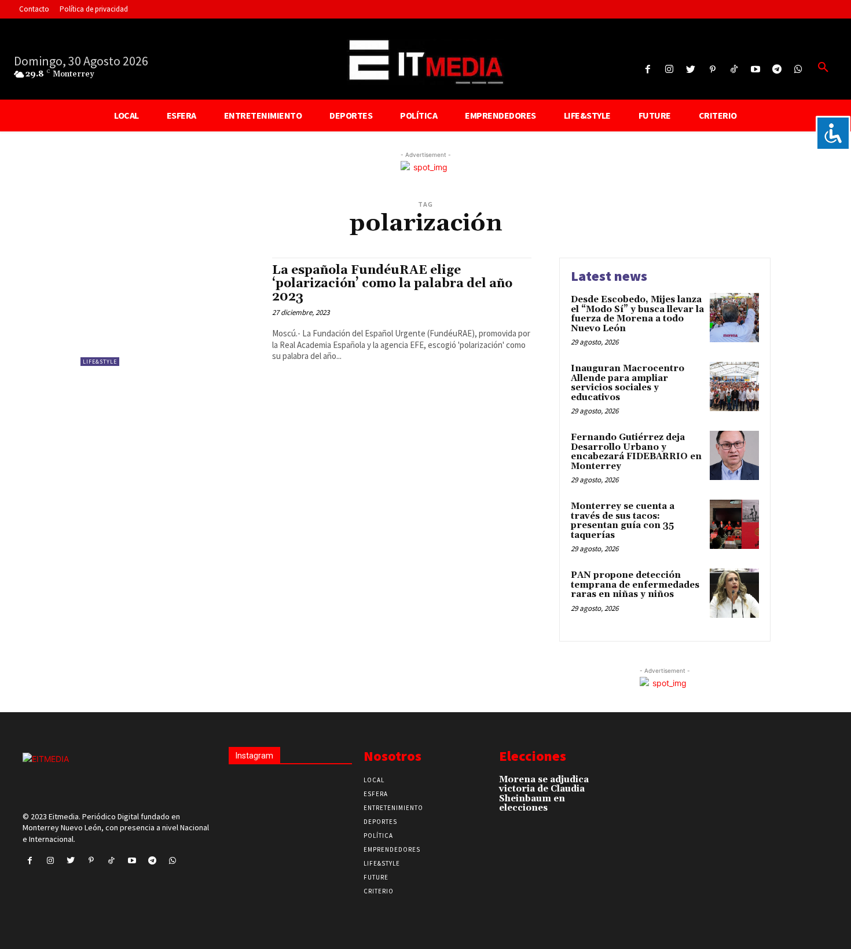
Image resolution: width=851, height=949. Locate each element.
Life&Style (100, 361)
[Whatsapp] (798, 70)
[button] (823, 68)
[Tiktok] (734, 70)
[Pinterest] (712, 70)
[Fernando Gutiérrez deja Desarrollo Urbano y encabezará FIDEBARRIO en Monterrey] (734, 455)
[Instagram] (669, 70)
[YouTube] (755, 70)
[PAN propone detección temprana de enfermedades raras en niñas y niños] (734, 593)
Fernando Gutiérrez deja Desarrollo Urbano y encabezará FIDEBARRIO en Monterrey (636, 452)
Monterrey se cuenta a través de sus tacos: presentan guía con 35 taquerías (622, 521)
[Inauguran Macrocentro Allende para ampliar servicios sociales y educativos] (734, 386)
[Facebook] (647, 70)
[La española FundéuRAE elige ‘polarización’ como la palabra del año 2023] (170, 312)
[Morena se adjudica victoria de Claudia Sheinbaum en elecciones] (610, 785)
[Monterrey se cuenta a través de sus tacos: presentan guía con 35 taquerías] (734, 524)
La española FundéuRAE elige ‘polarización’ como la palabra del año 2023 (392, 284)
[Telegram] (777, 70)
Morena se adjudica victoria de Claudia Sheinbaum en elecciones (544, 794)
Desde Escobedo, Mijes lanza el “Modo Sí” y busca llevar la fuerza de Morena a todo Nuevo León (637, 314)
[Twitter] (691, 70)
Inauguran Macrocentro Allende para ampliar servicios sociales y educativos (627, 383)
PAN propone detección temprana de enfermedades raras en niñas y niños (635, 585)
